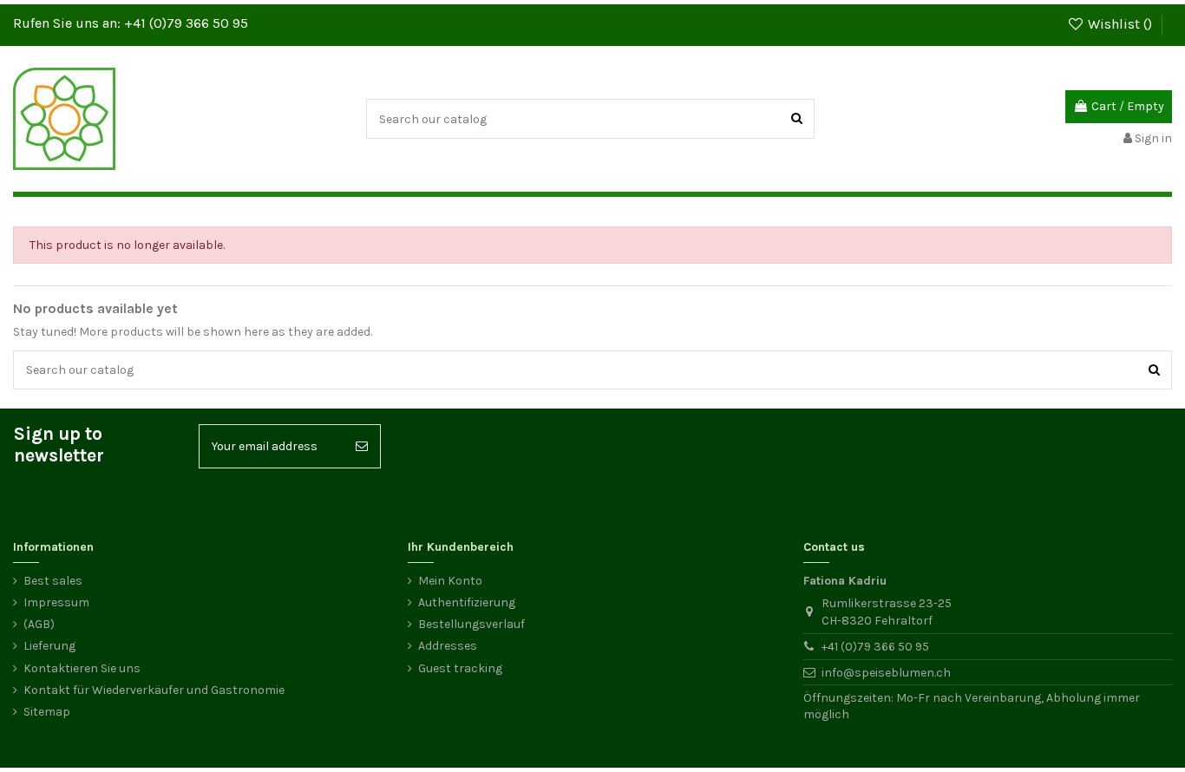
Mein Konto (450, 580)
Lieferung (49, 645)
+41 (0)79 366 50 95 (186, 23)
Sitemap (46, 711)
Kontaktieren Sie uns (82, 668)
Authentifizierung (466, 602)
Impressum (56, 602)
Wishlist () (1120, 24)
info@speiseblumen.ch (886, 672)
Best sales (52, 580)
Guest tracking (460, 668)
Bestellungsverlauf (471, 624)
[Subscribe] (362, 446)
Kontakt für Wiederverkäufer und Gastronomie (154, 690)
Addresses (447, 645)
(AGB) (39, 624)
